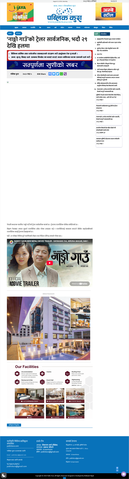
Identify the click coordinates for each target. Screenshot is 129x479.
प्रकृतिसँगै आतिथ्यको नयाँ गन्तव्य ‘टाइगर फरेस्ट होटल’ (109, 43)
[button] (4, 475)
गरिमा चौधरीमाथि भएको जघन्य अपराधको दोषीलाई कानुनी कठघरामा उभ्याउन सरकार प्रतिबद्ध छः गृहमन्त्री (108, 77)
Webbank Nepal (89, 476)
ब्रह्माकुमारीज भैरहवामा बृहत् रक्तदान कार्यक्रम (108, 39)
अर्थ (55, 27)
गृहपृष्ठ (16, 27)
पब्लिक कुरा (14, 74)
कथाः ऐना (99, 54)
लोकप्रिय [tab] (104, 34)
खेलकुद (96, 27)
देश (40, 27)
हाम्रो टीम (40, 441)
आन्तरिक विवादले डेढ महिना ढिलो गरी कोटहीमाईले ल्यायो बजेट (106, 129)
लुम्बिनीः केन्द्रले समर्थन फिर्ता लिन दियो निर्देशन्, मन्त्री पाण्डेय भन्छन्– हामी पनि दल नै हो (108, 96)
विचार (103, 27)
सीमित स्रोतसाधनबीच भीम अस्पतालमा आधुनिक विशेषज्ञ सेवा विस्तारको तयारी (107, 84)
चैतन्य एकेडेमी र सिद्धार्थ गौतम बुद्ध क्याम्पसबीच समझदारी (106, 65)
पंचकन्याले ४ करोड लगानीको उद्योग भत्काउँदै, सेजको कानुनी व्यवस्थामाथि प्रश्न (108, 90)
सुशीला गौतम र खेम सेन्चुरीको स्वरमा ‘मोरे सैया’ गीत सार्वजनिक (108, 49)
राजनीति (33, 27)
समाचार (24, 27)
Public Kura (50, 476)
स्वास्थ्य (70, 27)
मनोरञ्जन (87, 27)
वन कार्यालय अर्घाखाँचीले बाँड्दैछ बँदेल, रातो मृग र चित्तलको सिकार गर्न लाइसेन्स (108, 59)
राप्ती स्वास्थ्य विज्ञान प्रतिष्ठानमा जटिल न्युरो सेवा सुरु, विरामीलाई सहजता (108, 70)
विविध (110, 27)
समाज (48, 27)
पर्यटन (62, 27)
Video (10, 33)
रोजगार (78, 27)
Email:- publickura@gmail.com (16, 455)
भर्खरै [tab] (96, 34)
